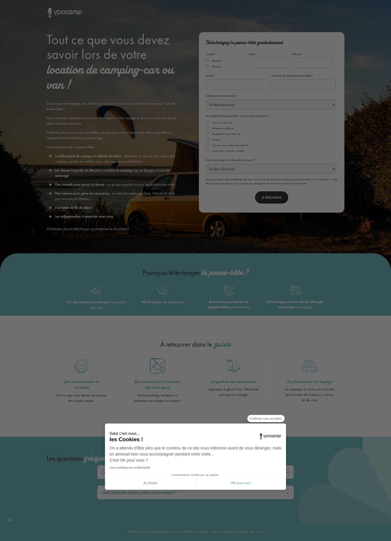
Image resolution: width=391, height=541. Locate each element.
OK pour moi (240, 482)
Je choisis (150, 482)
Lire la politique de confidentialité (130, 467)
